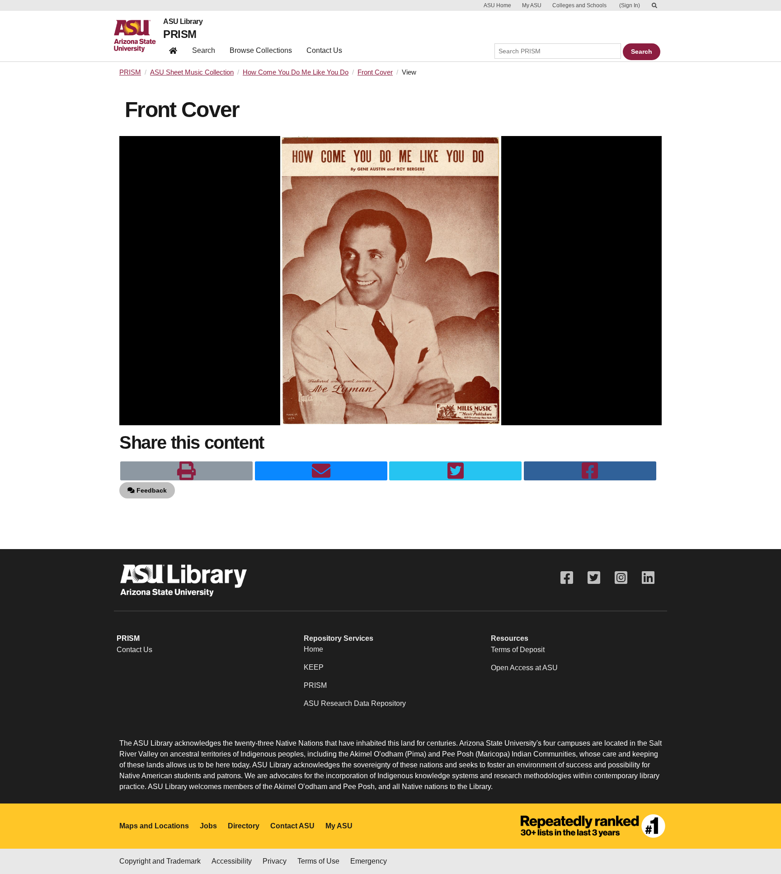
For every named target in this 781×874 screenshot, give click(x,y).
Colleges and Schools (579, 5)
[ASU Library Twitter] (593, 577)
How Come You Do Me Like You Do (295, 72)
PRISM (179, 34)
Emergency (368, 861)
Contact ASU (292, 826)
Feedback (151, 490)
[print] (186, 470)
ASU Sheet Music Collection (192, 72)
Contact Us (324, 50)
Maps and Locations (154, 826)
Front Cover (375, 72)
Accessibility (232, 861)
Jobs (208, 826)
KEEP (314, 667)
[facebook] (590, 470)
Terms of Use (318, 861)
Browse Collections (261, 50)
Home (313, 649)
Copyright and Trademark (160, 861)
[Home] (138, 36)
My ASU (531, 5)
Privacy (275, 861)
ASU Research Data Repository (355, 703)
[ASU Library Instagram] (621, 577)
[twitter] (455, 470)
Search (203, 50)
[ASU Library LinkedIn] (648, 577)
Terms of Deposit (518, 649)
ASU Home (497, 5)
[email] (321, 470)
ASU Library (182, 21)
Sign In (629, 5)
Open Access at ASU (524, 668)
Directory (243, 826)
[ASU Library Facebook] (566, 577)
